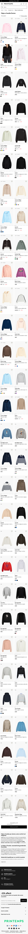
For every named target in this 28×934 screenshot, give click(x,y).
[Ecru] (4, 231)
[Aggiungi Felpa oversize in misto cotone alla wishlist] (12, 584)
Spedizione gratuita (8, 873)
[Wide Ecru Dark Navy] (16, 473)
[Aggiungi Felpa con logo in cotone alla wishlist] (26, 531)
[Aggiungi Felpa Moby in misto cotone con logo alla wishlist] (26, 73)
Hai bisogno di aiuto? (8, 883)
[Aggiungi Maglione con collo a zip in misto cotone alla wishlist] (26, 370)
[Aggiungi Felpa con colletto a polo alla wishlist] (12, 743)
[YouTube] (19, 928)
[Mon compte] (21, 4)
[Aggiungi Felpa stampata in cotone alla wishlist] (26, 263)
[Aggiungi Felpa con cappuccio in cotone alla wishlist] (26, 236)
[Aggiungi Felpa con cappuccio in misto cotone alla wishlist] (12, 100)
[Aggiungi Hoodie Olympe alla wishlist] (12, 73)
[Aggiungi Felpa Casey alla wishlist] (26, 127)
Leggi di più (3, 861)
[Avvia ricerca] (2, 7)
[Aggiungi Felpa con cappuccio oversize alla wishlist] (12, 717)
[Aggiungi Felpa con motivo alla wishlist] (26, 208)
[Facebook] (9, 928)
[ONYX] (17, 580)
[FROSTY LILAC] (16, 393)
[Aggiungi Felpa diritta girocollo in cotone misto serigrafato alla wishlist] (26, 424)
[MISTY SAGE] (18, 204)
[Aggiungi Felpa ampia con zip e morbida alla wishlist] (12, 531)
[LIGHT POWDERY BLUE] (3, 150)
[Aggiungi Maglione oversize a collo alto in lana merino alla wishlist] (12, 154)
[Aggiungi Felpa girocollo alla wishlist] (26, 610)
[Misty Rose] (16, 633)
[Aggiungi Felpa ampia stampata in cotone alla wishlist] (26, 637)
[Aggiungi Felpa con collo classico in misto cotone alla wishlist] (12, 557)
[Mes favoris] (23, 4)
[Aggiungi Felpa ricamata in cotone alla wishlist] (12, 664)
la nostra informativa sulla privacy (14, 904)
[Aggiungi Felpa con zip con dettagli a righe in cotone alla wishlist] (26, 19)
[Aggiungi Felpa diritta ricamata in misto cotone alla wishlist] (12, 19)
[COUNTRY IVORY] (15, 366)
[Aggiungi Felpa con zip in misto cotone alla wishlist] (12, 46)
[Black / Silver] (15, 150)
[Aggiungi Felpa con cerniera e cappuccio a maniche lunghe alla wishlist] (26, 477)
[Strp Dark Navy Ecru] (15, 473)
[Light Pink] (4, 150)
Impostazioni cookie (14, 931)
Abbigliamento (10, 10)
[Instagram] (11, 928)
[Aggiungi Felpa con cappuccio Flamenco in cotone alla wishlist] (12, 770)
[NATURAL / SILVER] (16, 150)
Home (2, 10)
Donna (6, 10)
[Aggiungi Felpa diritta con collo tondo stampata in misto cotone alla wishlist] (12, 424)
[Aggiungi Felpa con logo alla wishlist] (12, 208)
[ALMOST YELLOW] (15, 204)
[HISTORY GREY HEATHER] (15, 393)
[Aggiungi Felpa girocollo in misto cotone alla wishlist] (12, 610)
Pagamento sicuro (8, 869)
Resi (5, 877)
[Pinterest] (16, 928)
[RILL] (16, 527)
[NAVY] (16, 580)
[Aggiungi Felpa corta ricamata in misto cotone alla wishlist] (26, 316)
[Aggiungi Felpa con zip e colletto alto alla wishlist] (26, 288)
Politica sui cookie (5, 931)
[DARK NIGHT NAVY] (3, 231)
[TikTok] (14, 928)
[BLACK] (15, 527)
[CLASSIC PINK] (16, 366)
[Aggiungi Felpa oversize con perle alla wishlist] (26, 584)
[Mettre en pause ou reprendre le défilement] (1, 1)
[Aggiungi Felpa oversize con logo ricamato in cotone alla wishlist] (26, 717)
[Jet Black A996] (15, 177)
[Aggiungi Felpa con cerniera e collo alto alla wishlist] (26, 664)
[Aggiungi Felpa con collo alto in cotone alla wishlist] (12, 796)
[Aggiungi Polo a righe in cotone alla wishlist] (26, 690)
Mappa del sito (23, 931)
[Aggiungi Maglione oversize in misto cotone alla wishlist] (12, 504)
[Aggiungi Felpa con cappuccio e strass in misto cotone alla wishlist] (26, 796)
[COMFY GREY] (16, 177)
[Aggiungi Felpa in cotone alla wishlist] (26, 46)
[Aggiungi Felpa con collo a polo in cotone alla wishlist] (26, 450)
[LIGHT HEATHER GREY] (15, 580)
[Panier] (26, 4)
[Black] (15, 633)
